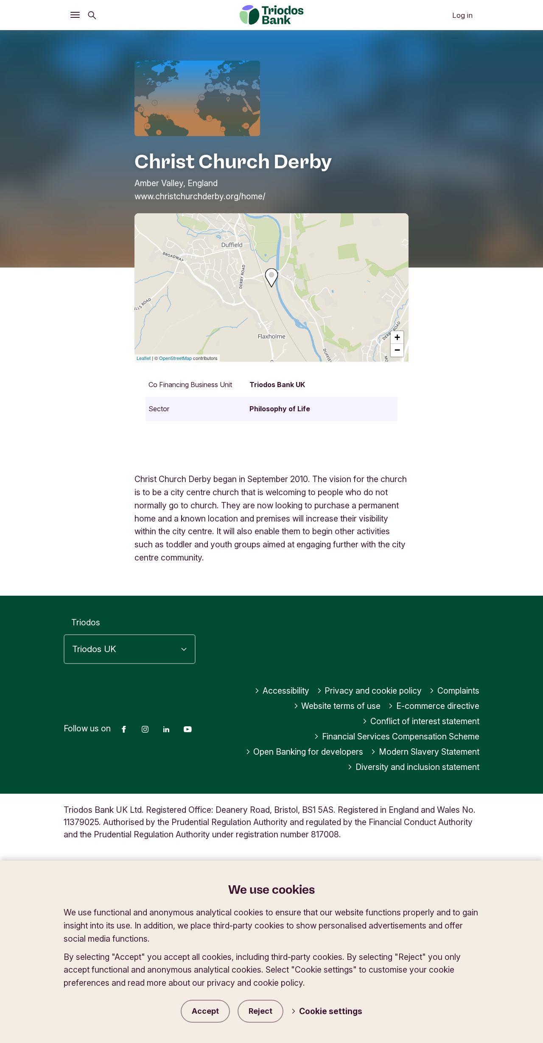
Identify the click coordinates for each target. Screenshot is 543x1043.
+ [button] (397, 337)
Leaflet (144, 357)
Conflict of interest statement (424, 721)
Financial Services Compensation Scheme (400, 736)
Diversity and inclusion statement (417, 767)
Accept (205, 1011)
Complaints (458, 691)
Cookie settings (330, 1011)
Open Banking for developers (308, 752)
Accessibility (286, 691)
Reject (260, 1011)
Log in (462, 15)
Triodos (85, 622)
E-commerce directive (437, 706)
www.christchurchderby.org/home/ (200, 196)
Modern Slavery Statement (429, 752)
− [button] (397, 350)
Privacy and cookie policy (373, 691)
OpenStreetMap (175, 357)
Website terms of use (341, 706)
